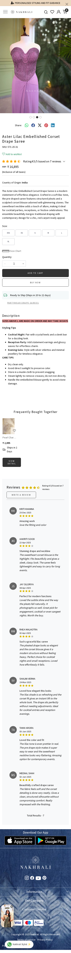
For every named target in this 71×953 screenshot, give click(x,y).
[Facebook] (32, 878)
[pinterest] (46, 125)
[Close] (67, 4)
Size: (4, 226)
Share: (18, 125)
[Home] (21, 12)
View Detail (12, 462)
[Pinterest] (44, 878)
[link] (46, 12)
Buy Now (35, 282)
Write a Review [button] (21, 495)
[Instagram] (26, 878)
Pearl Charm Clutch (10, 437)
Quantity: (7, 257)
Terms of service (26, 939)
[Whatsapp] (26, 125)
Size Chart (15, 251)
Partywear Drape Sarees (23, 303)
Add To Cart (35, 273)
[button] (5, 65)
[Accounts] (58, 12)
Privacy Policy (45, 939)
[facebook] (33, 125)
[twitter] (39, 125)
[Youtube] (38, 879)
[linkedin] (53, 125)
